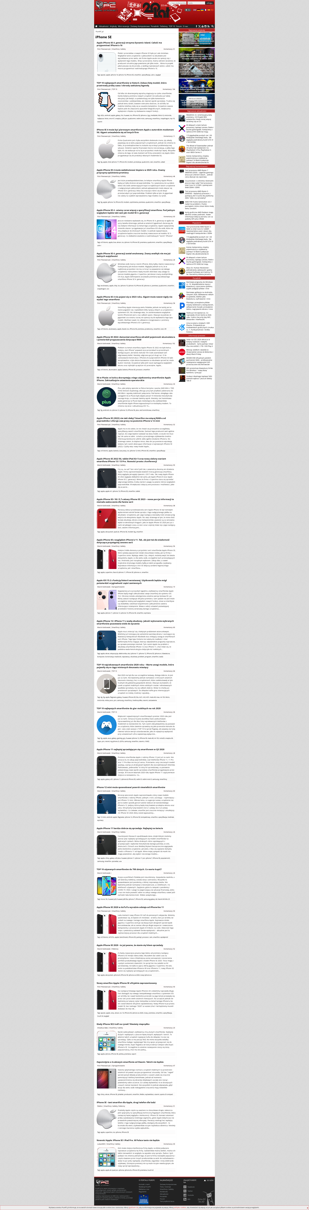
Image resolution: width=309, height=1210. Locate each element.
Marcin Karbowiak (103, 343)
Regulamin (142, 1192)
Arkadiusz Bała (102, 1028)
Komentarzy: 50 (169, 911)
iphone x (144, 115)
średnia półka (137, 700)
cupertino (108, 572)
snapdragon (165, 118)
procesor (139, 369)
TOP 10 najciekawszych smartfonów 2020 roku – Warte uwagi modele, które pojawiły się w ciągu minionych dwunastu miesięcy (135, 666)
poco (111, 700)
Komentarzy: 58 (169, 303)
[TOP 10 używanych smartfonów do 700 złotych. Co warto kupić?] (107, 886)
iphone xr (147, 285)
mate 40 (153, 697)
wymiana (147, 613)
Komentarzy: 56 (169, 546)
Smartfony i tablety (119, 49)
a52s (102, 115)
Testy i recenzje (165, 1187)
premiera (142, 202)
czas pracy (122, 451)
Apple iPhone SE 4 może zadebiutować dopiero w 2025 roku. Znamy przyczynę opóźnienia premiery (131, 171)
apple (108, 75)
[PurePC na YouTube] (202, 26)
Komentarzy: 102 (169, 343)
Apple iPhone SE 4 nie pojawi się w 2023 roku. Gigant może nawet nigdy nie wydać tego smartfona (134, 298)
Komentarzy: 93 (169, 987)
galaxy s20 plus (115, 858)
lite (137, 697)
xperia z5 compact (166, 1094)
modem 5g (132, 532)
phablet (120, 1094)
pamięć (139, 937)
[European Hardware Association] (144, 1199)
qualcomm (132, 118)
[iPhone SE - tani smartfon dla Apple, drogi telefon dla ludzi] (107, 1119)
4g (101, 697)
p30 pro (124, 118)
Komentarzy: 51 (169, 49)
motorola (167, 115)
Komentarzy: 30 (169, 1144)
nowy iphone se (146, 975)
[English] (194, 10)
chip (115, 285)
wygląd (158, 75)
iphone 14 (114, 75)
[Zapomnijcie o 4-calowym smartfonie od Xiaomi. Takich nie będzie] (107, 1079)
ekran (119, 242)
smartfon (137, 75)
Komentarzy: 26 (169, 832)
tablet (138, 491)
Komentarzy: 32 (169, 424)
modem (130, 162)
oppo (99, 741)
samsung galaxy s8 (150, 899)
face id (115, 572)
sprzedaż (115, 861)
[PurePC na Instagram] (205, 26)
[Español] (208, 10)
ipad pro (115, 1170)
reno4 (107, 741)
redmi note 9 (147, 779)
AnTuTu (111, 937)
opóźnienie (134, 202)
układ (163, 162)
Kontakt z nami (144, 1184)
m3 (144, 697)
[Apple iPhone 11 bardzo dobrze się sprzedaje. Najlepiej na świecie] (107, 845)
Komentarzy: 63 (169, 216)
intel (109, 162)
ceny (112, 1013)
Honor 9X (104, 899)
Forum (179, 26)
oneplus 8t (169, 738)
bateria (125, 369)
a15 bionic (104, 242)
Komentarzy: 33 (169, 384)
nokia (107, 700)
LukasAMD (101, 1144)
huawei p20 (112, 899)
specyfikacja (146, 75)
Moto (167, 697)
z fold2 (146, 741)
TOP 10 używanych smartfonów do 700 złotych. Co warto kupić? (129, 869)
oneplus (118, 118)
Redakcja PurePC (145, 1187)
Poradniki (155, 26)
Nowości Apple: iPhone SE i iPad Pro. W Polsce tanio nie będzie (128, 1140)
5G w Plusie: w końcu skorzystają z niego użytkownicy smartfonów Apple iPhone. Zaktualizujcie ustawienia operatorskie (134, 379)
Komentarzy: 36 (169, 712)
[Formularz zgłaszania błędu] (206, 1198)
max (158, 697)
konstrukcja (109, 657)
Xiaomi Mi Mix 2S (164, 899)
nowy (146, 1013)
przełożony (149, 329)
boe (114, 242)
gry (124, 738)
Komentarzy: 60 (169, 627)
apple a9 (108, 1170)
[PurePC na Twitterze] (199, 26)
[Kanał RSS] (208, 26)
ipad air (116, 532)
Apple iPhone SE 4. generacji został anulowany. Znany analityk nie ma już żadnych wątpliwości (133, 255)
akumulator (113, 369)
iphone (107, 1054)
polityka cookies (180, 1207)
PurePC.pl (100, 31)
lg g (149, 115)
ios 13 (122, 1013)
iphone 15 (124, 285)
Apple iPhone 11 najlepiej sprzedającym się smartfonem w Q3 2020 (130, 749)
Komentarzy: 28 (169, 260)
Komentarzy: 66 (169, 671)
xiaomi (99, 122)
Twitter (190, 1191)
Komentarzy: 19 (169, 587)
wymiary (100, 820)
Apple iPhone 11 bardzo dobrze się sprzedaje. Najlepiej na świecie (130, 828)
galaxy (118, 115)
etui (129, 653)
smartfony (156, 118)
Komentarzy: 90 (169, 465)
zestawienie (152, 700)
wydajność (164, 937)
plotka (121, 1054)
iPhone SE (130, 75)
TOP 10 (172, 26)
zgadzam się (133, 1207)
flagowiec (121, 817)
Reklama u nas (144, 1189)
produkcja (137, 162)
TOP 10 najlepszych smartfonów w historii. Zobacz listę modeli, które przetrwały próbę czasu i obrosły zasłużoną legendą (132, 84)
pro (115, 700)
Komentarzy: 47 (169, 1066)
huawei (126, 115)
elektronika (123, 653)
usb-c (153, 75)
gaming (119, 738)
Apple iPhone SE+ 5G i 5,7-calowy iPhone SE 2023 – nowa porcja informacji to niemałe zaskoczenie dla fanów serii (135, 500)
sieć (151, 162)
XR (165, 329)
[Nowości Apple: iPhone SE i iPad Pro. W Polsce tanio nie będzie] (107, 1157)
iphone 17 (115, 162)
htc (122, 115)
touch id (100, 1016)
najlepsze (100, 118)
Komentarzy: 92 (169, 949)
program (148, 657)
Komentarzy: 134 (169, 89)
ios (131, 115)
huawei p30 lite (122, 899)
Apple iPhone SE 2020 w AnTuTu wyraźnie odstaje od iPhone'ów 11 (130, 907)
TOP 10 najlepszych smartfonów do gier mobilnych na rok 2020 (129, 708)
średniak (171, 817)
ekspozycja (114, 653)
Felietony (164, 26)
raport (134, 1054)
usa (120, 861)
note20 (162, 738)
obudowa (133, 657)
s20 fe (121, 741)
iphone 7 (149, 858)
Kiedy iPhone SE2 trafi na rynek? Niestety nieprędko (123, 1024)
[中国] (212, 10)
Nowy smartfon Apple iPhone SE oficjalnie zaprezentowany (127, 983)
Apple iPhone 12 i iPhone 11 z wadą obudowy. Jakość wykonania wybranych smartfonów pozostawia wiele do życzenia (135, 622)
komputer (101, 657)
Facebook (191, 1187)
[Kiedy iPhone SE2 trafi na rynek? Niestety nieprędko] (107, 1041)
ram (150, 937)
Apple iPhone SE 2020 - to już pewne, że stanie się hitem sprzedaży (130, 945)
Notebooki (164, 1192)
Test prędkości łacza (167, 1201)
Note (106, 118)
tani (162, 329)
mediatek (154, 115)
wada (161, 657)
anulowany (105, 285)
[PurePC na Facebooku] (196, 26)
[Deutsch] (198, 10)
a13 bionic (104, 937)
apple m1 (108, 491)
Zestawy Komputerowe (140, 26)
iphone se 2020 (134, 975)
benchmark (124, 937)
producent (128, 1094)
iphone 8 (124, 779)
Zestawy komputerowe (168, 1184)
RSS (189, 1199)
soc (108, 289)
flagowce (113, 697)
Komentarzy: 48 (169, 176)
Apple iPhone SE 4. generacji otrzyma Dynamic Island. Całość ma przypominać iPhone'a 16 (129, 44)
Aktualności (164, 1194)
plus (137, 410)
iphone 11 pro (140, 858)
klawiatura (166, 653)
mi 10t (162, 697)
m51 (147, 697)
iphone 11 (122, 572)
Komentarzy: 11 (169, 136)
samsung (148, 118)
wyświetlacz (149, 1094)
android (107, 115)
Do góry (210, 1180)
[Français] (205, 10)
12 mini (103, 817)
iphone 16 (122, 75)
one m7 (111, 118)
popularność (165, 858)
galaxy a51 (109, 779)
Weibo (142, 1094)
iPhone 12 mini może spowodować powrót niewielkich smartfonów (131, 787)
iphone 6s (128, 1170)
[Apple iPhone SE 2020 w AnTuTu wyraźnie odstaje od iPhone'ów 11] (107, 924)
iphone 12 (115, 410)
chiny (107, 858)
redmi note (140, 118)
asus (109, 738)
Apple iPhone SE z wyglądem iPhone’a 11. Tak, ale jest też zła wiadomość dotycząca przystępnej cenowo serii (133, 541)
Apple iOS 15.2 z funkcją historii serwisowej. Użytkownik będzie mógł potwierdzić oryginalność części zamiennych (132, 581)
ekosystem (109, 532)
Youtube (191, 1195)
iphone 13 (123, 410)
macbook (117, 657)
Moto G (161, 115)
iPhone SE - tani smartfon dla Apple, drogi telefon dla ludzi (126, 1102)
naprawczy (126, 657)
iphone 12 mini (135, 451)
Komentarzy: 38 (169, 505)
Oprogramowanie (118, 587)
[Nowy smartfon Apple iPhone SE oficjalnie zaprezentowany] (107, 1000)
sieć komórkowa (145, 410)
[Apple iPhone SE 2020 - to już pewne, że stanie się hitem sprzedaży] (107, 962)
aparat (103, 75)
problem (141, 657)
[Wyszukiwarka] (212, 26)
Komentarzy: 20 (169, 1028)
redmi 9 (139, 779)
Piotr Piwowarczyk (103, 49)
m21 (140, 697)
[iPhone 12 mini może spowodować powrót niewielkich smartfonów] (107, 804)
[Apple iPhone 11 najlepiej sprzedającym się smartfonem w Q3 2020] (107, 766)
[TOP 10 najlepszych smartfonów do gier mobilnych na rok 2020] (107, 725)
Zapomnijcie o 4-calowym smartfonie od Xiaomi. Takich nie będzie (130, 1062)
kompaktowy (145, 817)
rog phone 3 (114, 741)
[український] (202, 10)
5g (101, 162)
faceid (124, 329)
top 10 (172, 118)
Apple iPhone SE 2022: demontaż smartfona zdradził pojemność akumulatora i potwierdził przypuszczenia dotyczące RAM (136, 338)
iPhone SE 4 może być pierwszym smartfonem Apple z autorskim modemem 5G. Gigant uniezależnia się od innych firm (135, 131)
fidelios (99, 1106)
